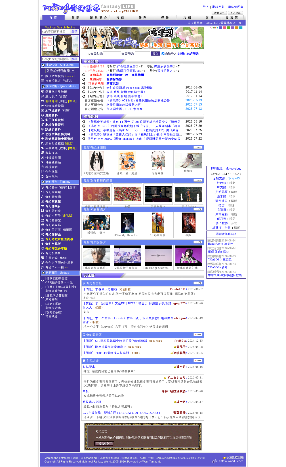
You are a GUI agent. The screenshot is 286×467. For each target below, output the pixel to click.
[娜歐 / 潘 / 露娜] (127, 161)
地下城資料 (53, 110)
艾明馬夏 (221, 192)
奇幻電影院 (53, 211)
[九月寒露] (158, 161)
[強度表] (68, 80)
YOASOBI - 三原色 (219, 259)
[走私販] (68, 215)
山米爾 (221, 196)
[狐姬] (189, 223)
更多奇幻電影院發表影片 (197, 242)
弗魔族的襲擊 (163, 66)
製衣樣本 (51, 153)
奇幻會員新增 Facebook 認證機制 (130, 87)
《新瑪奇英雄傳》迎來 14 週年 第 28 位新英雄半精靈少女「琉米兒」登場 (139, 121)
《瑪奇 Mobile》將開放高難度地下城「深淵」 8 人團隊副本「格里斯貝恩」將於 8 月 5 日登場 (153, 126)
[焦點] (63, 258)
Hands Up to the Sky (220, 243)
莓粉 (224, 27)
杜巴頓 (221, 183)
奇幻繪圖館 (53, 192)
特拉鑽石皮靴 (92, 402)
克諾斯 (221, 209)
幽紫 (232, 27)
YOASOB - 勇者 (218, 267)
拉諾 (222, 205)
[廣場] (72, 187)
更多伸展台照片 (197, 209)
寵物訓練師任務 (117, 75)
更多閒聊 (197, 334)
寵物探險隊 (114, 79)
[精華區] (68, 229)
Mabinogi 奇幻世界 (91, 8)
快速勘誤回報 (235, 457)
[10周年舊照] (158, 223)
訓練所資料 (53, 129)
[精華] (63, 187)
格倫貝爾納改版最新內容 (124, 104)
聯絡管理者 (236, 7)
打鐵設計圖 (53, 157)
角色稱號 (51, 171)
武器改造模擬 (54, 143)
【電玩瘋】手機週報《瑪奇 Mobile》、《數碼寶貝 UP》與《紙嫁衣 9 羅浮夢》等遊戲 (147, 130)
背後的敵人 (165, 70)
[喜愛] (63, 96)
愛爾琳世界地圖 (56, 91)
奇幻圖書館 (53, 220)
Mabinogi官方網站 (235, 13)
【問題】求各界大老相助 (100, 289)
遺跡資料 (51, 115)
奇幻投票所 (53, 253)
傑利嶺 (221, 218)
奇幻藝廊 (51, 187)
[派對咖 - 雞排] (96, 222)
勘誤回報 (218, 7)
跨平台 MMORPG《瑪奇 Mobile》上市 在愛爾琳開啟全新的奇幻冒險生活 (139, 138)
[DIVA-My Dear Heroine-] (127, 223)
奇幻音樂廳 (53, 196)
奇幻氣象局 (53, 225)
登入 (206, 7)
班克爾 (221, 187)
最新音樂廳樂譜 (226, 234)
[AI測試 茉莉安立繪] (96, 161)
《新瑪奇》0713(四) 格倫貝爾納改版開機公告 (138, 100)
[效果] (63, 148)
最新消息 (142, 61)
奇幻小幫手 (53, 215)
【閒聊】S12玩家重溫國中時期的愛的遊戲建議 (115, 340)
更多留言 (197, 283)
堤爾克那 (219, 178)
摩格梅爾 (138, 75)
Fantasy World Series (230, 461)
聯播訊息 (142, 116)
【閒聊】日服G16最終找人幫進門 (106, 353)
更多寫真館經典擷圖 (197, 180)
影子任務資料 (54, 120)
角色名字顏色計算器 (59, 262)
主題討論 (51, 258)
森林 (228, 27)
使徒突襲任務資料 (57, 134)
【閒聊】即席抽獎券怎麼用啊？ (104, 347)
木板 (86, 391)
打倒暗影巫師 (126, 66)
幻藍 (220, 27)
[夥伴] (72, 101)
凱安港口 (221, 200)
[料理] (66, 110)
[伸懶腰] (189, 160)
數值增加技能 (54, 76)
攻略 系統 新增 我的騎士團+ (126, 92)
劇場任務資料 (54, 124)
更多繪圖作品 (197, 147)
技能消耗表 (53, 80)
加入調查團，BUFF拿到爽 (125, 109)
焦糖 (236, 27)
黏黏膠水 (89, 366)
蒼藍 (240, 27)
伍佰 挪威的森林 (218, 251)
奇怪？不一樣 (54, 267)
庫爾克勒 (221, 214)
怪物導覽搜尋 (54, 106)
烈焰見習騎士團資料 (59, 138)
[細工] (69, 143)
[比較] (63, 101)
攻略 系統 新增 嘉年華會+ (124, 96)
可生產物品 (53, 162)
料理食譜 (51, 167)
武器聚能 (51, 148)
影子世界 (222, 223)
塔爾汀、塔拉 (221, 227)
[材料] (72, 148)
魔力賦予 (51, 96)
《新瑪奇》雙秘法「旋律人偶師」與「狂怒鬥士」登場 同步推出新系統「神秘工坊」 (146, 134)
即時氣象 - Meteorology (226, 168)
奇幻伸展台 (53, 206)
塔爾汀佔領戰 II (128, 70)
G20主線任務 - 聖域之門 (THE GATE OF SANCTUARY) (121, 412)
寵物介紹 (51, 101)
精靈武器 (113, 83)
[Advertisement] (226, 97)
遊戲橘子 (219, 13)
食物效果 (51, 176)
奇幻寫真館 (53, 201)
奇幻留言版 (53, 229)
